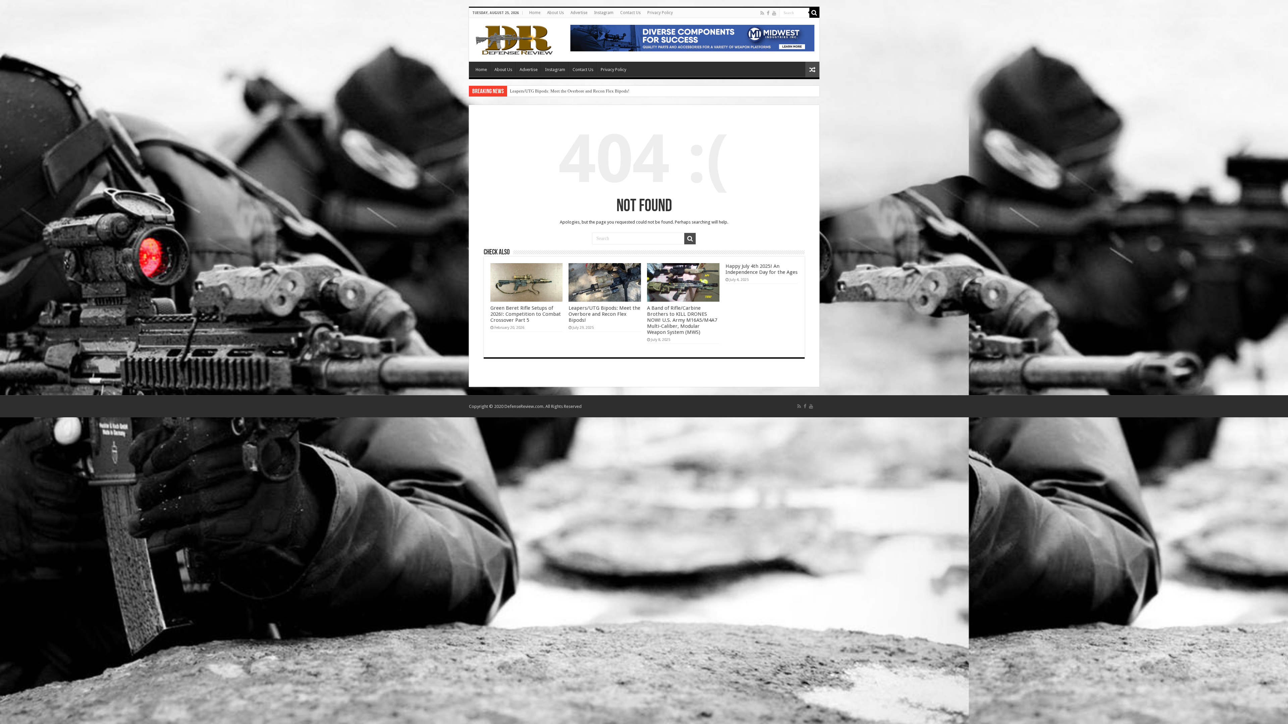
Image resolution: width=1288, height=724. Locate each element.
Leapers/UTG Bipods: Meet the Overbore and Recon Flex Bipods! (604, 314)
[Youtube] (774, 13)
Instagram (603, 12)
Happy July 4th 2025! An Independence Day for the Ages (762, 269)
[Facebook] (768, 13)
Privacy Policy (660, 12)
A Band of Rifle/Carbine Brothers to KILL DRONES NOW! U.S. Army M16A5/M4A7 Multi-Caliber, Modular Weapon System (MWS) (630, 91)
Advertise (579, 12)
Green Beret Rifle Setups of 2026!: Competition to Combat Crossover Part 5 (525, 314)
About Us (555, 12)
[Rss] (762, 13)
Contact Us (630, 12)
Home (534, 12)
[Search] (814, 13)
